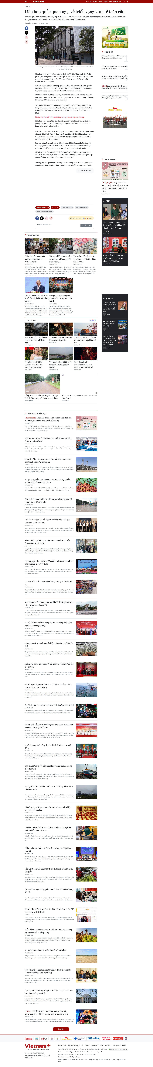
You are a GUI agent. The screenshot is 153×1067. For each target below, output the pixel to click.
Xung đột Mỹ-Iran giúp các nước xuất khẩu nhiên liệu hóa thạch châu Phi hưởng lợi (48, 460)
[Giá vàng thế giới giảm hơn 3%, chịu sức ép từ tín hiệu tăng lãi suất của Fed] (86, 813)
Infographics (110, 160)
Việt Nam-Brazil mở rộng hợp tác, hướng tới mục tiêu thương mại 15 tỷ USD (48, 440)
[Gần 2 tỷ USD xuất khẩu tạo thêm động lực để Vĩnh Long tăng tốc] (86, 874)
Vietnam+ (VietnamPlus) (38, 1)
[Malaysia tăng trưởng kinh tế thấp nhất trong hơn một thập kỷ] (61, 285)
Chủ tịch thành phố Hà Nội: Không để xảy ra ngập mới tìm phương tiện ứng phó (48, 500)
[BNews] (37, 1038)
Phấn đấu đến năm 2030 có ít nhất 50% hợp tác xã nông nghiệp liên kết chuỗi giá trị (48, 931)
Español (106, 1)
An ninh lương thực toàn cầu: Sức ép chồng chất (45, 950)
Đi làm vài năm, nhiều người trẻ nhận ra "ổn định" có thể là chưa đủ (49, 665)
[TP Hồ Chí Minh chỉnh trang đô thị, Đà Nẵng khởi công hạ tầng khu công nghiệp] (86, 628)
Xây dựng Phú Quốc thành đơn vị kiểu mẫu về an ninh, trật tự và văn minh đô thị (48, 686)
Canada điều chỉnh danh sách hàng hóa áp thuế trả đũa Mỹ (48, 583)
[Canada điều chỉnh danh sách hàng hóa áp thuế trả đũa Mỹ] (86, 587)
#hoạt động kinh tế (67, 207)
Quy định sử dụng (73, 1045)
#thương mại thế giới (42, 207)
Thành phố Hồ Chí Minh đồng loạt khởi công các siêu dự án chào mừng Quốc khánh (49, 726)
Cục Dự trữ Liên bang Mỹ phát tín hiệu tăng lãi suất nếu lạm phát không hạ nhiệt (49, 992)
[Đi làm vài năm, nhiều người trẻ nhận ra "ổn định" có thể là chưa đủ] (86, 669)
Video (108, 201)
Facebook (26, 28)
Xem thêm (61, 1029)
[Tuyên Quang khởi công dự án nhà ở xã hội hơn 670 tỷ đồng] (86, 751)
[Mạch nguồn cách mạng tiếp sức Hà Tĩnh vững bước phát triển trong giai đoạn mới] (86, 608)
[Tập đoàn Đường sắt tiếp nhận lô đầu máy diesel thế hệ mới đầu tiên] (86, 771)
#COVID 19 (55, 207)
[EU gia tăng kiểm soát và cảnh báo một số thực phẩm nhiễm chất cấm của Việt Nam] (86, 485)
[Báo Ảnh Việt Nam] (118, 1038)
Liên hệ (124, 1045)
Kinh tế (27, 7)
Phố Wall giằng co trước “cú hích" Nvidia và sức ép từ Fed (49, 705)
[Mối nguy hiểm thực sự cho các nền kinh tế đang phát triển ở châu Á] (61, 246)
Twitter (26, 33)
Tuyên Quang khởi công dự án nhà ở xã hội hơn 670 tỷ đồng (48, 746)
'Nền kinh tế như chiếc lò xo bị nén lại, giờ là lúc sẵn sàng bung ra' (36, 298)
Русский (115, 1)
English (95, 1)
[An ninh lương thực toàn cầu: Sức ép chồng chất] (86, 956)
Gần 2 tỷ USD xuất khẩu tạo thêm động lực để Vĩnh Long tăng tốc (49, 870)
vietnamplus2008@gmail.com (71, 1057)
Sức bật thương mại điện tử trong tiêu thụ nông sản (109, 323)
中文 (110, 1)
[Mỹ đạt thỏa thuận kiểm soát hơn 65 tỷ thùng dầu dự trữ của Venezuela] (86, 792)
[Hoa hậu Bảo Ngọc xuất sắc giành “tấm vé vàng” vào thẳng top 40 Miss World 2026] (122, 305)
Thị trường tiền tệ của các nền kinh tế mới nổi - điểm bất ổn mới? (84, 259)
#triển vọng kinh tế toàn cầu (44, 211)
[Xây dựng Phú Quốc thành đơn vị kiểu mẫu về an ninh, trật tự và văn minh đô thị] (86, 690)
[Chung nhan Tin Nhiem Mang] (118, 1049)
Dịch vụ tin (108, 1045)
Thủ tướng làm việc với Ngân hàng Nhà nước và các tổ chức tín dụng (114, 87)
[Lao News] (51, 1038)
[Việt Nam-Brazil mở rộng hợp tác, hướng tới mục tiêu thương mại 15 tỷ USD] (86, 444)
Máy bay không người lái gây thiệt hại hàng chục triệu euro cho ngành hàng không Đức (109, 340)
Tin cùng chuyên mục (37, 413)
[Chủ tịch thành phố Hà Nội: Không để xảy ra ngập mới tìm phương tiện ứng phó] (86, 505)
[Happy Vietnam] (67, 1038)
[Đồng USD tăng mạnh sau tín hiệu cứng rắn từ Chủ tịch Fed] (86, 649)
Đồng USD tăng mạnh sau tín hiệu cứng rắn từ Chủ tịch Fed (49, 644)
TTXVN (101, 1045)
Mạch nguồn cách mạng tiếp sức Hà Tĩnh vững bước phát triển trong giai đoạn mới (49, 603)
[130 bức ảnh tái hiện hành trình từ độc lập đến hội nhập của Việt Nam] (115, 245)
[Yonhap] (79, 1038)
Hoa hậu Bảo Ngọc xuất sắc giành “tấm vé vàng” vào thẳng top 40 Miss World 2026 (109, 307)
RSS (82, 1045)
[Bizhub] (44, 1038)
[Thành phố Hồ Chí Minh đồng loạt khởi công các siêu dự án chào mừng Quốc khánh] (86, 730)
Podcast (109, 298)
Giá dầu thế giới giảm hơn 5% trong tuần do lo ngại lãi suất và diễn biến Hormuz (48, 829)
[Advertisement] (64, 187)
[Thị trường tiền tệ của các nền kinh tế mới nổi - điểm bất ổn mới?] (85, 246)
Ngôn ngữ (94, 1045)
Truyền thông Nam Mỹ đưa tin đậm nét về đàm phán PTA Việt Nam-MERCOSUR (49, 910)
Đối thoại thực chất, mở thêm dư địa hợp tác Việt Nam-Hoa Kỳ (48, 849)
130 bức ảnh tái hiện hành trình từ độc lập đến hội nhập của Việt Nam (114, 258)
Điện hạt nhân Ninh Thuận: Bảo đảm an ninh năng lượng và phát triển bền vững (48, 419)
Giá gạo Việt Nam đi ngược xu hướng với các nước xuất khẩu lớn (114, 67)
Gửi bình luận (86, 225)
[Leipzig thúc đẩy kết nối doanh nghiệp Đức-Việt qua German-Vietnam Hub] (86, 525)
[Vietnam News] (94, 1038)
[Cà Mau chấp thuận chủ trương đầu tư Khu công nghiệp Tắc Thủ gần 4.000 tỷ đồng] (86, 566)
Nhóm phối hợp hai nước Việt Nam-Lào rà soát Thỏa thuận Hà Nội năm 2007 (47, 542)
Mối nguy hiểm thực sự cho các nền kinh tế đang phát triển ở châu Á (60, 259)
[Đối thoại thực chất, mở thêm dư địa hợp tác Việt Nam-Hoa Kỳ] (86, 854)
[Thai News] (57, 1038)
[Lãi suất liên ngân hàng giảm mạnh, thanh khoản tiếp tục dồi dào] (86, 895)
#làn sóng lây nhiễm (82, 207)
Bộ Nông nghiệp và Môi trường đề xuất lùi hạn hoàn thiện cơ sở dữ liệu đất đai (114, 77)
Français (100, 1)
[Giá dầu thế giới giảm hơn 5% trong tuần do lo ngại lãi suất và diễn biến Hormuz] (86, 833)
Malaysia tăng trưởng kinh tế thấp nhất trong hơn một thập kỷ (60, 298)
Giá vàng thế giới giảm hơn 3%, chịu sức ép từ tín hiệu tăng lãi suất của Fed (48, 808)
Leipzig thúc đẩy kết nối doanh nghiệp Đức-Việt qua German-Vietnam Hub (47, 521)
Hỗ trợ (87, 1045)
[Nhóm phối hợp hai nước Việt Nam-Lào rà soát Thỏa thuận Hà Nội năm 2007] (86, 546)
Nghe (108, 314)
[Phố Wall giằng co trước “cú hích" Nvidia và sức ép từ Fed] (86, 711)
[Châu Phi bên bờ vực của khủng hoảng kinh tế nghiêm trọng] (59, 117)
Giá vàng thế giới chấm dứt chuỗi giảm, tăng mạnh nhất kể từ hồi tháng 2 (114, 57)
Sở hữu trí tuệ (62, 1045)
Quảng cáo (116, 1045)
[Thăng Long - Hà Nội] (120, 1)
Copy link (26, 42)
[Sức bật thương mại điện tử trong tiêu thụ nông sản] (122, 324)
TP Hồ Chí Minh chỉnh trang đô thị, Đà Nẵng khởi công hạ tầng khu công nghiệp (48, 624)
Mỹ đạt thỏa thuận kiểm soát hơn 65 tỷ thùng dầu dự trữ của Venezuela (49, 788)
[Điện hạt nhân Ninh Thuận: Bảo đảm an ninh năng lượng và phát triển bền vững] (86, 423)
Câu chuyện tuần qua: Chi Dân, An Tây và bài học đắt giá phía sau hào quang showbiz (114, 226)
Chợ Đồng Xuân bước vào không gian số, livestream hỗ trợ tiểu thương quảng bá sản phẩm (46, 1012)
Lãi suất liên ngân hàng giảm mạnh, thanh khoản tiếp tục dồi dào (49, 891)
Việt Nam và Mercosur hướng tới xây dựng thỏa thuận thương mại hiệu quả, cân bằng (48, 971)
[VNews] (126, 1038)
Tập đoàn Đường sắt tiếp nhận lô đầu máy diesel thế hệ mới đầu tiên (48, 767)
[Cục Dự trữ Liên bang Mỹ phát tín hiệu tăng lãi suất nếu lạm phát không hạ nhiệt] (86, 996)
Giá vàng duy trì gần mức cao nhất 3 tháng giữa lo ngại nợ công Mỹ (113, 97)
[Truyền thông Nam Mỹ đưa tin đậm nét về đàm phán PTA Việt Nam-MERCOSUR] (86, 915)
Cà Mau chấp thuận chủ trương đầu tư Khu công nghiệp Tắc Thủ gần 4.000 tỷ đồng (49, 562)
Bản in (26, 37)
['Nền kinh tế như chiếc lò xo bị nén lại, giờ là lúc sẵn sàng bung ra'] (37, 285)
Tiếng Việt (88, 1)
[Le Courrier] (106, 1038)
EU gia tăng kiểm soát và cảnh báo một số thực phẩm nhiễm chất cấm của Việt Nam (47, 481)
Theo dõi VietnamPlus (76, 218)
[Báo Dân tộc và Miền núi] (26, 1038)
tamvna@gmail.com (98, 1052)
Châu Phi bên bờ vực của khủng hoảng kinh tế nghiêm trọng (35, 259)
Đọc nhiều (109, 52)
